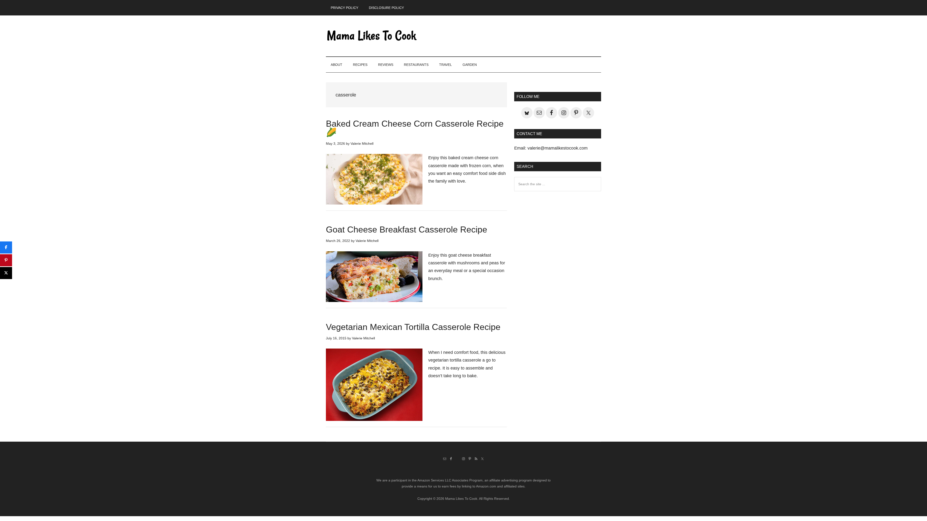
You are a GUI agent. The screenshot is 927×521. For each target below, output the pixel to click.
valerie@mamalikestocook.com (557, 148)
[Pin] (6, 260)
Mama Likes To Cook (372, 36)
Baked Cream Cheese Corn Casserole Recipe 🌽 (415, 128)
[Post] (6, 273)
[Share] (6, 247)
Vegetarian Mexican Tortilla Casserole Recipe (413, 327)
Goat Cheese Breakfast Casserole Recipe (406, 229)
